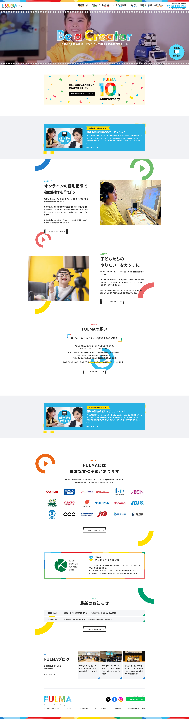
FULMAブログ (83, 708)
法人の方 (70, 708)
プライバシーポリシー (102, 708)
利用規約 (118, 708)
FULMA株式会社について (52, 708)
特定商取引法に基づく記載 (136, 708)
